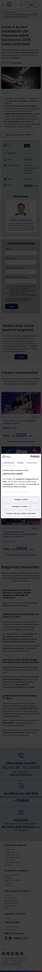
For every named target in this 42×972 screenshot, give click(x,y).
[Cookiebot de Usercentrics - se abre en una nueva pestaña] (30, 456)
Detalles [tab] (20, 463)
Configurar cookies (20, 506)
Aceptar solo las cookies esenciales (21, 513)
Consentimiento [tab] (8, 463)
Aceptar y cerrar (21, 499)
